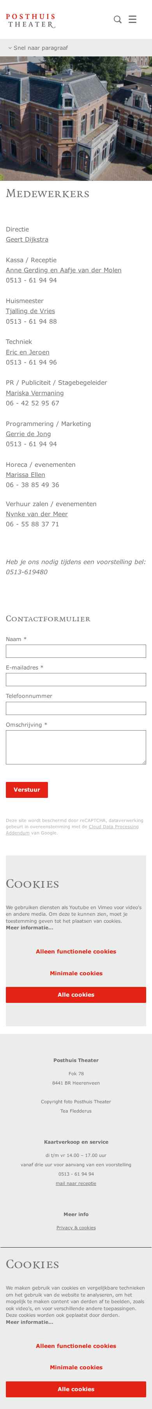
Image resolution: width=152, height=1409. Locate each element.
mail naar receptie (76, 1183)
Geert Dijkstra (27, 239)
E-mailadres (25, 667)
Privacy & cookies (76, 1227)
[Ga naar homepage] (30, 19)
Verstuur (27, 789)
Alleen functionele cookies (76, 951)
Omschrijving (27, 724)
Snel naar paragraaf (40, 47)
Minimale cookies (76, 973)
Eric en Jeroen (27, 352)
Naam (16, 639)
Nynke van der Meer (37, 513)
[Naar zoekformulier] (118, 19)
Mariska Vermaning (35, 392)
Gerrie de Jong (28, 433)
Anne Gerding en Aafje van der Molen (64, 269)
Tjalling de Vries (30, 310)
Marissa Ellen (25, 474)
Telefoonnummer (29, 695)
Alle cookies (76, 994)
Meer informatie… (29, 928)
